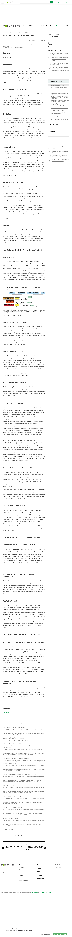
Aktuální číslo (53, 131)
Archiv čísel (52, 127)
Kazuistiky (21, 872)
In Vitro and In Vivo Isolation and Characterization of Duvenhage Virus (34, 848)
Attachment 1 (6, 712)
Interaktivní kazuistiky (23, 880)
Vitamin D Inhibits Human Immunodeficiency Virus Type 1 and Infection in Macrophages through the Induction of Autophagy (60, 104)
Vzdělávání (30, 26)
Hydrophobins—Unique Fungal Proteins (59, 110)
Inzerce (2, 870)
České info (43, 40)
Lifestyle (21, 870)
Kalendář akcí (58, 867)
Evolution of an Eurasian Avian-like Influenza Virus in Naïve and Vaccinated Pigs (60, 101)
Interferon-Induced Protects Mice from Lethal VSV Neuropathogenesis (60, 113)
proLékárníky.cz (6, 32)
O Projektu (3, 872)
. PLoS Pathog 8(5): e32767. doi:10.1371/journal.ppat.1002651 (25, 44)
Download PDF (34, 40)
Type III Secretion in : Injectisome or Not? (13, 847)
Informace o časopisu (55, 134)
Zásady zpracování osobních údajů (46, 892)
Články (24, 26)
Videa (47, 26)
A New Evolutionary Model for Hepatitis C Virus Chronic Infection (59, 116)
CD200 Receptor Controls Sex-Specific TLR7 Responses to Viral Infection (60, 94)
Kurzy (20, 878)
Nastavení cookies (5, 876)
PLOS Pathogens (21, 32)
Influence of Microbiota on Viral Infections (59, 108)
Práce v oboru (59, 26)
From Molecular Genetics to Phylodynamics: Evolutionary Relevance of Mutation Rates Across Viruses (60, 97)
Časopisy (36, 26)
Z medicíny (21, 867)
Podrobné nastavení (45, 934)
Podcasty (52, 26)
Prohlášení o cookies (5, 874)
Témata (42, 26)
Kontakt (2, 868)
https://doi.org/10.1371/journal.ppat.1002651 (14, 47)
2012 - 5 (27, 32)
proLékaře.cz (8, 2)
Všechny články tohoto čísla (56, 81)
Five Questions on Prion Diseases (57, 85)
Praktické (67, 26)
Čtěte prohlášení (34, 892)
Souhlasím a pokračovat (60, 934)
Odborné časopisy (14, 32)
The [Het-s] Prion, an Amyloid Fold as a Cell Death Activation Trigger (59, 120)
